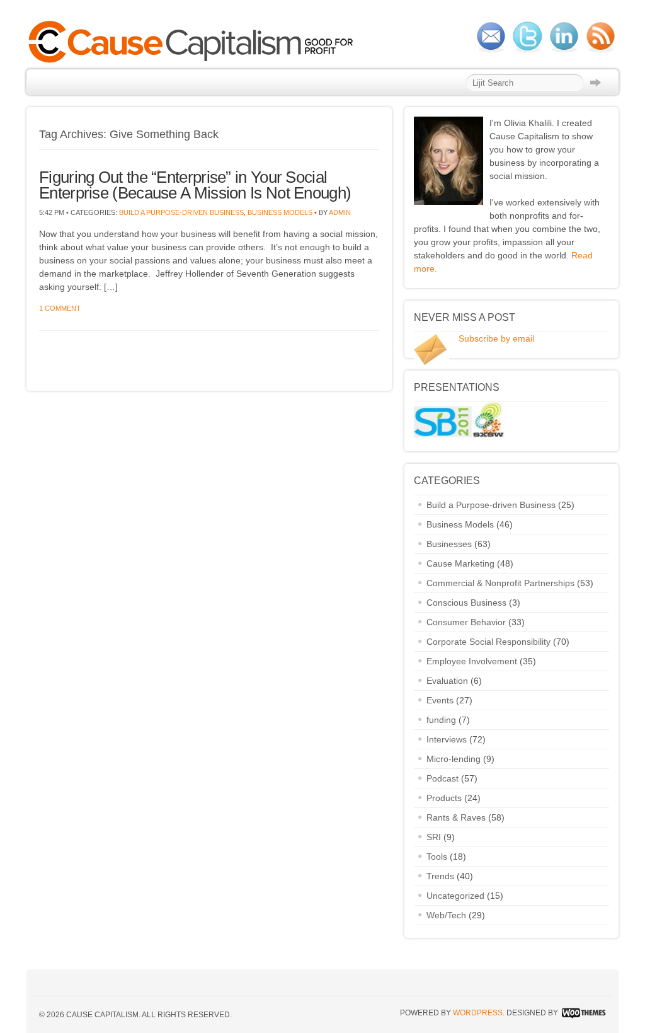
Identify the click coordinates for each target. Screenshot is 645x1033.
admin (340, 212)
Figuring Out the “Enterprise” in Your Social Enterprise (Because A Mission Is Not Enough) (195, 185)
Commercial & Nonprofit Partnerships (500, 583)
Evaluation (447, 681)
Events (440, 700)
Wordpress (478, 1012)
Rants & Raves (456, 817)
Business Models (280, 212)
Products (444, 798)
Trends (440, 876)
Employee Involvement (471, 661)
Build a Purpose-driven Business (181, 212)
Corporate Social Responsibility (488, 642)
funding (441, 720)
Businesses (449, 544)
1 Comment (60, 308)
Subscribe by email (496, 338)
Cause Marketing (460, 563)
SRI (433, 837)
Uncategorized (455, 896)
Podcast (442, 778)
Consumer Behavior (466, 622)
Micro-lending (453, 759)
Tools (436, 856)
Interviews (446, 739)
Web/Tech (446, 915)
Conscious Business (466, 602)
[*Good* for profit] (194, 61)
